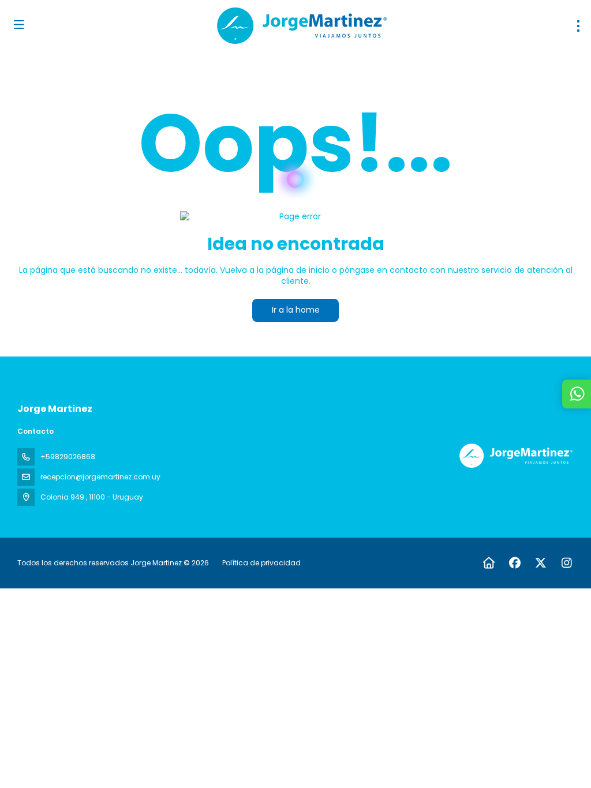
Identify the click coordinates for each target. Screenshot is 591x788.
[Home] (488, 563)
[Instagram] (566, 563)
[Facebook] (514, 563)
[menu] (578, 26)
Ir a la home (296, 310)
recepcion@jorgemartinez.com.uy (100, 477)
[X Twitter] (540, 563)
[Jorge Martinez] (515, 455)
